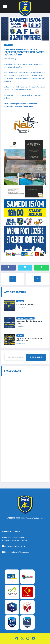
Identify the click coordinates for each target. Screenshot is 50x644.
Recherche (36, 357)
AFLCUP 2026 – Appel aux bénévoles (29, 339)
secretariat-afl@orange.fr (19, 552)
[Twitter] (22, 638)
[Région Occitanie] (27, 592)
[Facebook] (16, 638)
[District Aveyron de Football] (12, 622)
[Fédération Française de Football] (12, 607)
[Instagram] (27, 638)
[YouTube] (33, 638)
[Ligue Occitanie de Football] (27, 607)
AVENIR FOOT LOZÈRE (16, 518)
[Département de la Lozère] (12, 592)
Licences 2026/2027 (26, 304)
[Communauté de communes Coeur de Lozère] (27, 576)
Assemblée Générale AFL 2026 (29, 322)
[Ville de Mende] (12, 576)
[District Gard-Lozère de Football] (27, 622)
